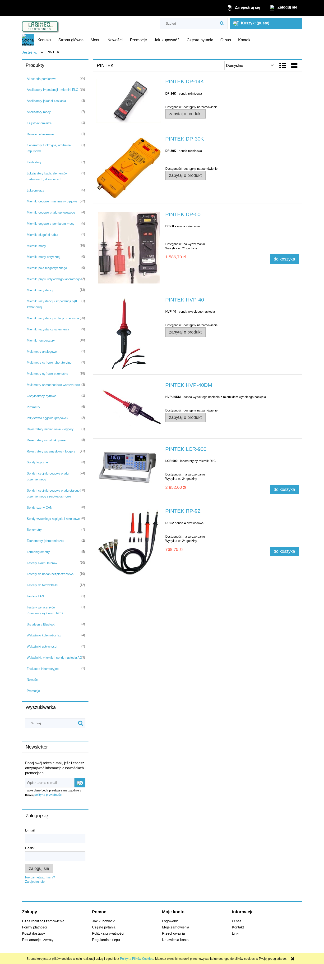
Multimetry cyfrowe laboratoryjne (49, 362)
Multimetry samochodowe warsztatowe (53, 385)
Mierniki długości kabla (42, 235)
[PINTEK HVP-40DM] (128, 408)
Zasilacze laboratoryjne (43, 669)
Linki (235, 933)
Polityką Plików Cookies (136, 958)
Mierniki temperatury (41, 340)
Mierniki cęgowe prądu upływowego (51, 212)
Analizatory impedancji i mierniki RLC (52, 89)
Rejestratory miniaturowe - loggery (50, 429)
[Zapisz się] (79, 782)
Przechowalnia (173, 933)
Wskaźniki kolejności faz (44, 635)
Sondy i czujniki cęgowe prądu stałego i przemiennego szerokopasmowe (54, 493)
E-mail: (30, 830)
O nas (236, 921)
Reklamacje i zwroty (38, 940)
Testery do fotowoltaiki (42, 585)
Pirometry (33, 407)
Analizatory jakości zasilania (46, 101)
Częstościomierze (39, 123)
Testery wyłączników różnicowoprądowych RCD (45, 610)
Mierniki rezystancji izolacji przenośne (53, 318)
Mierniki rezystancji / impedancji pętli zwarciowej (52, 304)
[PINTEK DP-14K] (128, 101)
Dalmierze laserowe (40, 134)
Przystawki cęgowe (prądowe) (47, 418)
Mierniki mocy (36, 246)
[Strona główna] (40, 24)
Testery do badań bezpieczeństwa (50, 574)
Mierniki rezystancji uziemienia (48, 329)
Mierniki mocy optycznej (43, 257)
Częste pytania (103, 927)
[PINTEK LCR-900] (128, 466)
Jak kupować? (103, 921)
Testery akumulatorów (42, 563)
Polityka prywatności (108, 933)
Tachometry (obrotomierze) (45, 541)
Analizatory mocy (39, 112)
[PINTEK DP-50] (128, 247)
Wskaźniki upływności (42, 646)
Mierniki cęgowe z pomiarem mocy (50, 223)
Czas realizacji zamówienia (43, 921)
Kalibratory (34, 162)
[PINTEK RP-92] (128, 543)
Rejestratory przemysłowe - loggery (51, 451)
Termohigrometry (38, 552)
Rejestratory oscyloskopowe (46, 440)
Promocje (33, 691)
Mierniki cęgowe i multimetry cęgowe (52, 201)
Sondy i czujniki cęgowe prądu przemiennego (48, 476)
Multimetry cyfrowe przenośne (47, 373)
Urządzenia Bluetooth (41, 624)
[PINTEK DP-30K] (128, 167)
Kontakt (238, 927)
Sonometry (34, 529)
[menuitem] (44, 40)
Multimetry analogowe (42, 351)
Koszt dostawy (33, 933)
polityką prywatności (48, 794)
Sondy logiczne (37, 462)
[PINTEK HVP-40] (128, 333)
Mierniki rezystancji (40, 290)
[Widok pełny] (294, 65)
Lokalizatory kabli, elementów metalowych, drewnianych (47, 176)
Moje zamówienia (175, 927)
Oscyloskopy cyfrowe (41, 396)
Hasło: (30, 848)
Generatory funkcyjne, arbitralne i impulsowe (49, 148)
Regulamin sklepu (106, 940)
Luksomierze (35, 190)
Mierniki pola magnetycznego (47, 268)
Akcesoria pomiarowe (41, 79)
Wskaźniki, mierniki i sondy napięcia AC (54, 657)
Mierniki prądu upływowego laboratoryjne (54, 279)
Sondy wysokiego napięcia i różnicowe (53, 519)
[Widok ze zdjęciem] (282, 65)
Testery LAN (35, 596)
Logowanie (170, 921)
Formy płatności (34, 927)
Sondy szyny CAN (39, 507)
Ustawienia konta (175, 940)
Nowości (32, 679)
